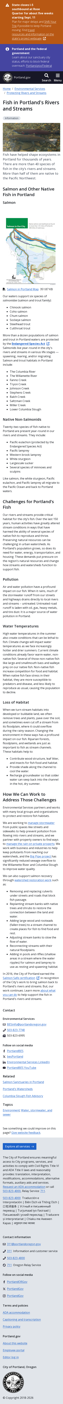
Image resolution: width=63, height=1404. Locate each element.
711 (42, 1191)
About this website (15, 1343)
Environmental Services (30, 89)
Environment (11, 1110)
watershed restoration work (33, 880)
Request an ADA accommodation (24, 1187)
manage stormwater (41, 823)
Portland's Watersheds (18, 1089)
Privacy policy (11, 1326)
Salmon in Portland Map (23, 289)
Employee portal (13, 1350)
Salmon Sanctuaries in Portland (23, 1082)
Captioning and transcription (22, 1319)
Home (7, 89)
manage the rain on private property (30, 844)
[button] (46, 77)
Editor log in (11, 1357)
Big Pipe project (41, 856)
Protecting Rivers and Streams (26, 93)
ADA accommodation (16, 1312)
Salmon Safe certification (19, 978)
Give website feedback (25, 1133)
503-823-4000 (12, 1191)
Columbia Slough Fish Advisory (23, 1096)
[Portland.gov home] (16, 77)
